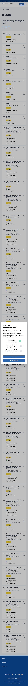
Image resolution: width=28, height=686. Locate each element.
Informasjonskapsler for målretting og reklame (11, 351)
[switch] (20, 341)
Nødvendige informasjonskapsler (11, 341)
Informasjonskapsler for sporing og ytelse (11, 346)
